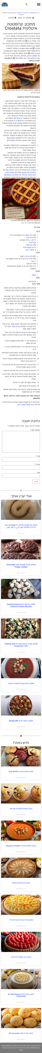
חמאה (27, 235)
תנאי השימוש (25, 1048)
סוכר (27, 238)
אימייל (37, 464)
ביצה (33, 261)
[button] (39, 4)
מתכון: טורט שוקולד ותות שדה (21, 957)
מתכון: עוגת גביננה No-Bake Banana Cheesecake (21, 995)
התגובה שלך (35, 430)
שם (38, 456)
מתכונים (19, 12)
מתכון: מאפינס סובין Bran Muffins (21, 771)
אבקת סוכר (32, 281)
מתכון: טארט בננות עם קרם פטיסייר (21, 920)
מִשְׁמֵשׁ (34, 56)
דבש (25, 58)
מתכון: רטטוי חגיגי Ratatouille (21, 721)
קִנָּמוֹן (12, 140)
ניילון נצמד (15, 326)
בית (38, 12)
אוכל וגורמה (25, 12)
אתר (38, 472)
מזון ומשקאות (33, 12)
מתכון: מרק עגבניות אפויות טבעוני (21, 683)
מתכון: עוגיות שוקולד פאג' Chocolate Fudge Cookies (21, 566)
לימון (33, 240)
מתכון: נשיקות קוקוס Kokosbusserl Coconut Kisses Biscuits (21, 605)
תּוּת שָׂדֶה (17, 56)
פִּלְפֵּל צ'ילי (17, 121)
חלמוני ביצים (29, 250)
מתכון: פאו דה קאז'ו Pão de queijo (21, 1033)
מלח (30, 242)
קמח (27, 245)
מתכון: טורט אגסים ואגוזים (21, 883)
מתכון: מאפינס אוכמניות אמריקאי (21, 809)
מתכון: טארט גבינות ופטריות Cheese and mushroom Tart (21, 645)
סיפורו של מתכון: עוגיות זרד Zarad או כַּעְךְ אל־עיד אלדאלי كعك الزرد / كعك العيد (21, 526)
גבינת (27, 256)
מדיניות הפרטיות (13, 1048)
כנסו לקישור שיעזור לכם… (25, 405)
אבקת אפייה (27, 247)
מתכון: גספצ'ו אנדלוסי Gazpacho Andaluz (21, 846)
